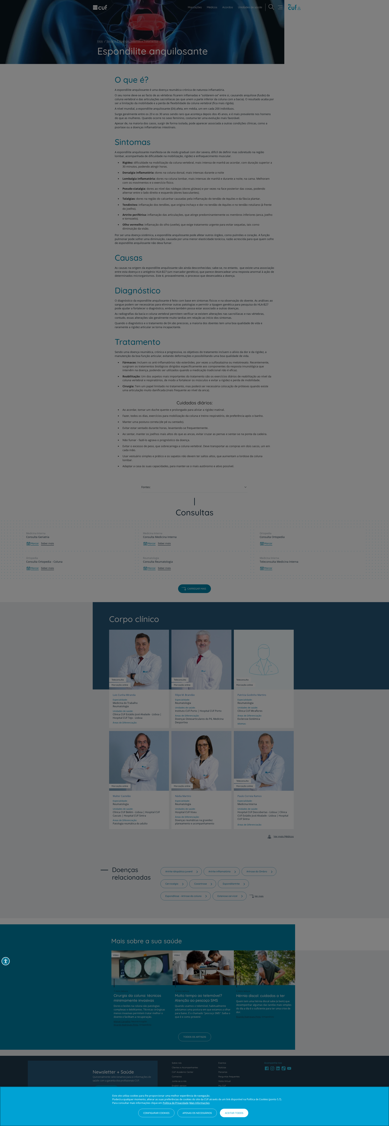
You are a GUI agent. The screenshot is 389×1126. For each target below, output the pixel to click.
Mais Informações (199, 1103)
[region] (194, 1106)
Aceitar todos (234, 1112)
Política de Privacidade (176, 1103)
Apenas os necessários (197, 1112)
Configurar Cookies (156, 1112)
